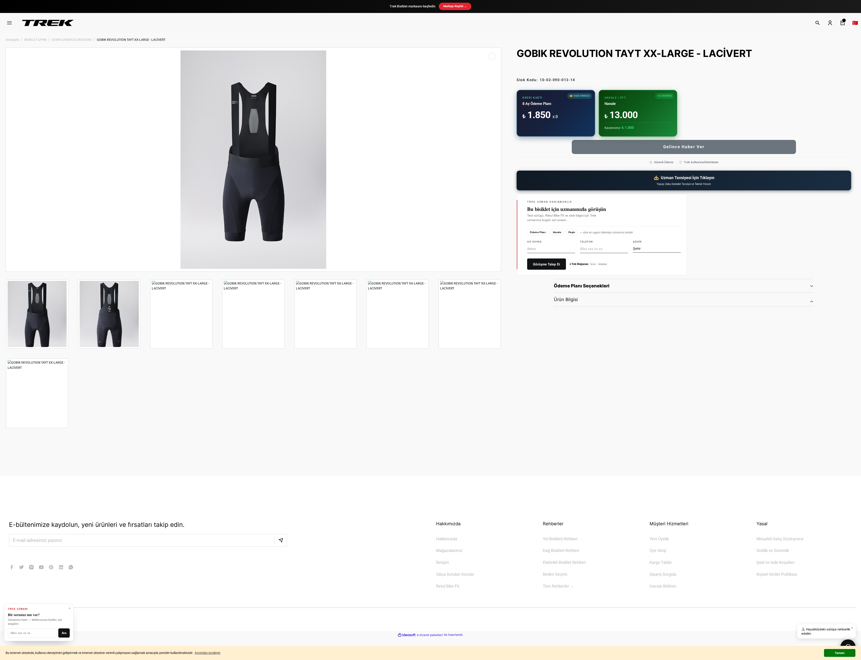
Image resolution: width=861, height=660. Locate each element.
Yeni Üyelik (659, 538)
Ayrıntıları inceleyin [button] (207, 653)
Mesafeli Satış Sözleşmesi (780, 538)
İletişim (442, 562)
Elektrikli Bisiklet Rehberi (564, 562)
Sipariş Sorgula (663, 574)
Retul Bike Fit (447, 586)
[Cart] (842, 22)
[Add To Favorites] (492, 56)
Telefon (586, 241)
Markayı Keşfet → (455, 6)
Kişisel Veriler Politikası (777, 574)
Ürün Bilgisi (566, 299)
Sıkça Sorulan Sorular (455, 574)
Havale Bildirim (663, 586)
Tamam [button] (839, 653)
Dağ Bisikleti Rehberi (561, 550)
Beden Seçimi (555, 574)
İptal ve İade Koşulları (775, 562)
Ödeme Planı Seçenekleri (581, 286)
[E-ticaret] (430, 634)
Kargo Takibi (661, 562)
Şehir (637, 241)
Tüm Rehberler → (558, 586)
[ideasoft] (407, 634)
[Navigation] (9, 23)
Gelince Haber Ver (684, 146)
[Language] (855, 22)
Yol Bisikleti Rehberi (560, 538)
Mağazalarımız (449, 550)
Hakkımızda (446, 538)
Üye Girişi (658, 550)
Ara (64, 633)
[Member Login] (830, 22)
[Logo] (48, 23)
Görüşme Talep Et (546, 264)
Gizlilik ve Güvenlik (773, 550)
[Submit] (280, 540)
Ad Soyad (534, 241)
